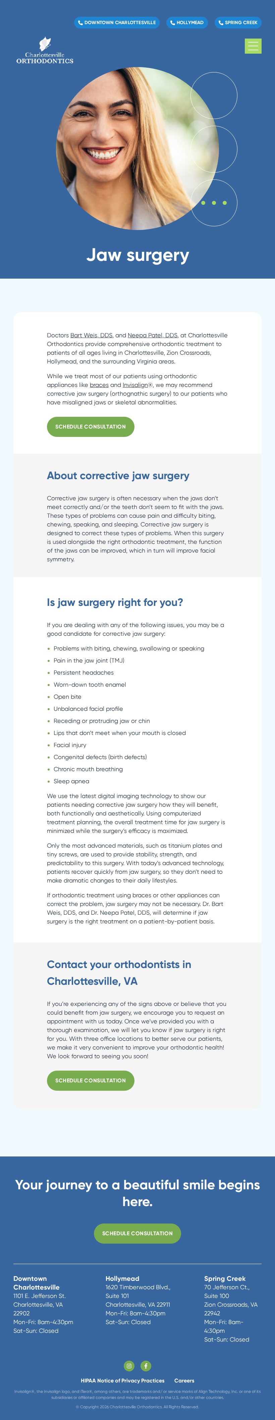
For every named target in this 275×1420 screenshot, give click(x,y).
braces (99, 384)
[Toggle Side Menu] (253, 46)
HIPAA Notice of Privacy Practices (122, 1380)
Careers (184, 1380)
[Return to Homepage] (44, 46)
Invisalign (135, 384)
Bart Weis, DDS (91, 335)
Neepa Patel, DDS (152, 335)
